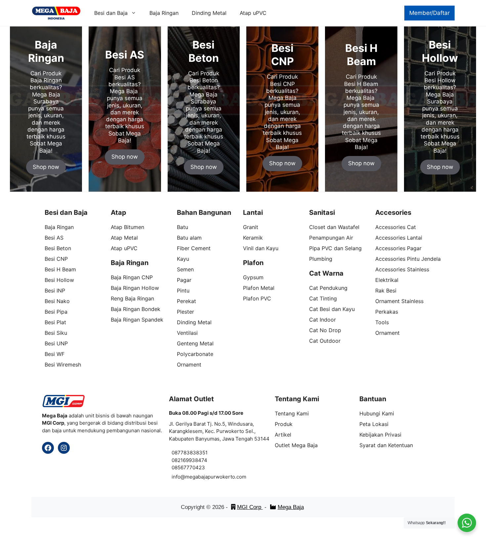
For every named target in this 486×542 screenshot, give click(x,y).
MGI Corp (250, 507)
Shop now (46, 167)
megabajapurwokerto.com (215, 477)
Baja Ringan (164, 13)
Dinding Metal (209, 13)
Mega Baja (291, 507)
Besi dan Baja (111, 13)
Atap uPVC (253, 13)
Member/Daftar (429, 13)
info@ (178, 477)
